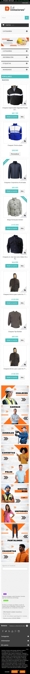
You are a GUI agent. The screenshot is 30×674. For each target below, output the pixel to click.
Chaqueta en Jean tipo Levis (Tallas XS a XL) (15, 258)
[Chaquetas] (15, 552)
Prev (22, 43)
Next (26, 43)
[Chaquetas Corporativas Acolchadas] (15, 170)
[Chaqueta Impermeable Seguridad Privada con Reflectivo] (15, 95)
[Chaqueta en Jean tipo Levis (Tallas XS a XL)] (15, 244)
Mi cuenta (4, 645)
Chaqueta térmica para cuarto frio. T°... (15, 294)
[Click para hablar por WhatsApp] (15, 1)
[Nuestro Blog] (15, 493)
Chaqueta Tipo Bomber (15, 331)
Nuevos (5, 80)
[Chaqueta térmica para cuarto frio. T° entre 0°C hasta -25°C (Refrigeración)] (15, 282)
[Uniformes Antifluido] (15, 513)
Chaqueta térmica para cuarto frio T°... (15, 369)
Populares (7, 76)
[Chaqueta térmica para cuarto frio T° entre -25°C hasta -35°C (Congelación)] (15, 356)
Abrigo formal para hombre (15, 220)
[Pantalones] (15, 532)
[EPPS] (15, 42)
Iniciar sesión (25, 2)
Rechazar (14, 671)
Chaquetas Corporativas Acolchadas (15, 182)
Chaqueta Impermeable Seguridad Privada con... (15, 108)
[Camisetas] (15, 468)
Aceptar (22, 671)
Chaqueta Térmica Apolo (15, 145)
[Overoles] (15, 434)
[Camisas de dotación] (15, 414)
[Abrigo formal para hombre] (15, 207)
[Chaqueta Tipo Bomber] (15, 319)
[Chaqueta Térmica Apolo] (15, 133)
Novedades (7, 70)
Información (8, 57)
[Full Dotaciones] (15, 9)
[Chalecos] (15, 394)
